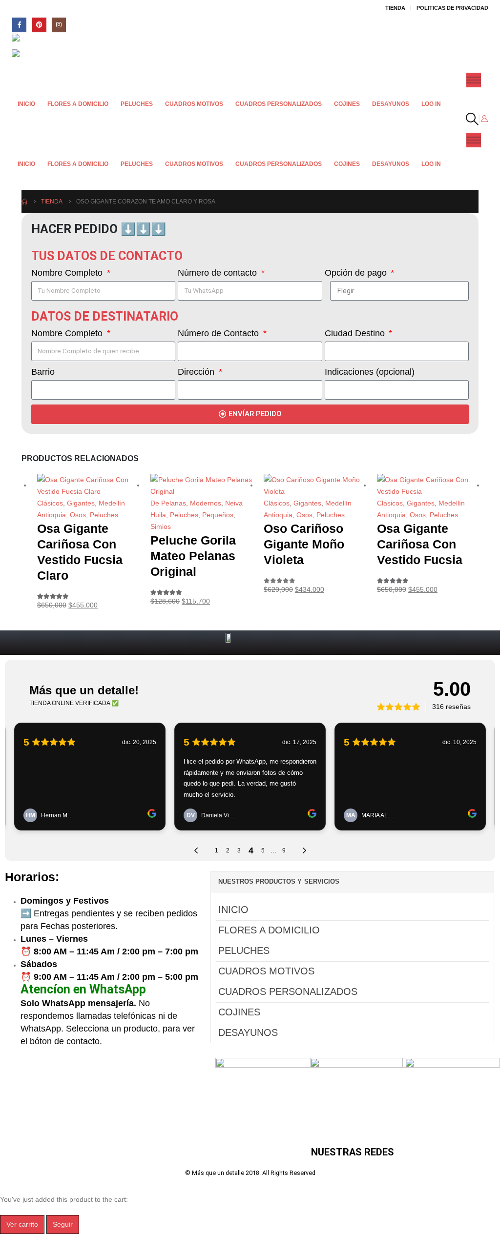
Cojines (347, 104)
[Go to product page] (88, 485)
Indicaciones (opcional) (370, 372)
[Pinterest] (39, 25)
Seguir (63, 1224)
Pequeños (217, 515)
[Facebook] (19, 25)
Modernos (205, 503)
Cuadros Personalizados (278, 104)
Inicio (26, 104)
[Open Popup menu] (473, 80)
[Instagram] (59, 25)
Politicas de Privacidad (452, 8)
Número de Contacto (219, 333)
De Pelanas (168, 503)
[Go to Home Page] (24, 201)
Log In (431, 104)
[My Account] (484, 118)
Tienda (395, 8)
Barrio (43, 372)
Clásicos (50, 503)
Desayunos (390, 104)
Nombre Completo (68, 273)
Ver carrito (22, 1224)
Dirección (197, 372)
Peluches (137, 104)
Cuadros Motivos (194, 104)
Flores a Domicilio (77, 104)
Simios (160, 526)
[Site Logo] (39, 42)
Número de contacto (218, 273)
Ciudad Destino (356, 333)
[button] (471, 119)
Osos (78, 515)
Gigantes (81, 503)
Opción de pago (357, 273)
